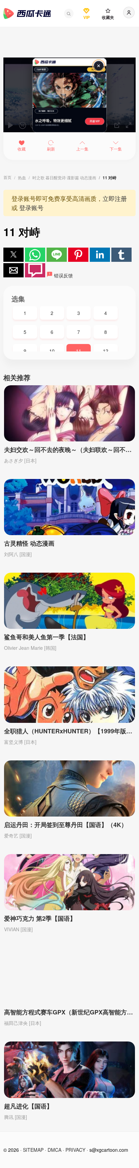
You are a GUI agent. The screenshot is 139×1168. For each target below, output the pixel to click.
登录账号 (31, 207)
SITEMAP (33, 1149)
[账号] (129, 12)
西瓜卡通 (27, 13)
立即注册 (115, 198)
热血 (22, 177)
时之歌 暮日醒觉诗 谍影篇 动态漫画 (64, 177)
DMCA (54, 1149)
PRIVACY (75, 1149)
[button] (69, 13)
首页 (7, 177)
